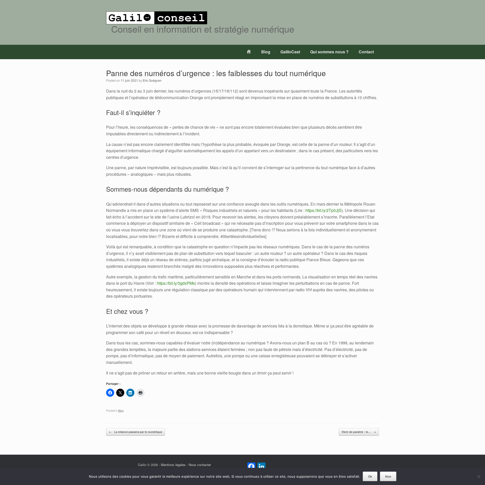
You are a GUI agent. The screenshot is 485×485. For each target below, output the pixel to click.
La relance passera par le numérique (135, 432)
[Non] (478, 476)
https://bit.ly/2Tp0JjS (323, 210)
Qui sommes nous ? (329, 52)
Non (388, 476)
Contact (366, 52)
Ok (370, 476)
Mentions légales (173, 464)
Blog (265, 52)
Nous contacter (200, 464)
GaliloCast (290, 52)
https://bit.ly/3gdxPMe (176, 283)
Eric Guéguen (152, 80)
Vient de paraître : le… (359, 432)
